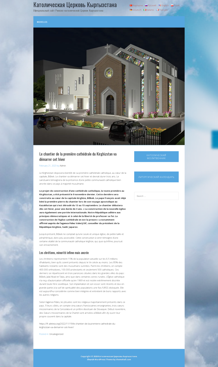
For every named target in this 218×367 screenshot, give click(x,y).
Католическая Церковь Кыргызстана (75, 4)
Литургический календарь (156, 177)
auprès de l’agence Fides (61, 223)
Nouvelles (42, 21)
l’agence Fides (53, 302)
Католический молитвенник (156, 157)
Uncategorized (56, 334)
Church (90, 359)
